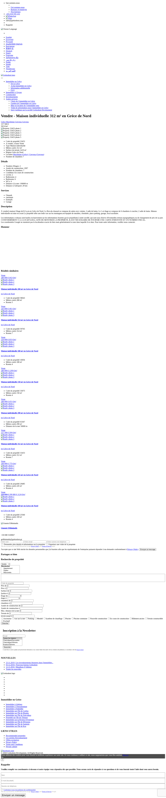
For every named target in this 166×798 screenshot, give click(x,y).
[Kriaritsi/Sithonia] (12, 645)
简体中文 (10, 48)
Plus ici (125, 755)
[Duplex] (10, 570)
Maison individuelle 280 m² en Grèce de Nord (19, 289)
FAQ (13, 90)
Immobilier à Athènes (14, 704)
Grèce (3, 122)
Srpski (8, 64)
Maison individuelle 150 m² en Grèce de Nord (19, 382)
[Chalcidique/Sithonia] (12, 643)
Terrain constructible (155, 619)
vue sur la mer (19, 619)
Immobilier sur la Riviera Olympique (20, 720)
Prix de (3, 586)
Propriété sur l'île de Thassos (17, 717)
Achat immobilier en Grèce (21, 86)
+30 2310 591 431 (13, 14)
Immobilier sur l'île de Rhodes (17, 713)
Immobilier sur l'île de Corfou (17, 711)
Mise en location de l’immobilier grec (25, 106)
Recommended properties (15, 736)
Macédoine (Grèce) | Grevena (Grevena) (28, 154)
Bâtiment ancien (138, 619)
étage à (3, 598)
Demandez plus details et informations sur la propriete (24, 544)
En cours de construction (119, 619)
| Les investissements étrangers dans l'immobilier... (29, 663)
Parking (31, 619)
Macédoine (10, 122)
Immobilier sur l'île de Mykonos (18, 722)
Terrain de (5, 613)
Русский (9, 42)
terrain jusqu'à (6, 616)
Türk (8, 66)
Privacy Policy (35, 546)
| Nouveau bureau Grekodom (21, 665)
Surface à (4, 593)
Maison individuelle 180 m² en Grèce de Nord (19, 351)
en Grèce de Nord (8, 294)
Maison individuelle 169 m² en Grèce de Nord (19, 506)
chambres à (5, 603)
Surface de (5, 591)
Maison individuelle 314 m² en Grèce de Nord (19, 320)
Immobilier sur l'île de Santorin (17, 724)
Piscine (68, 619)
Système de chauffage (54, 619)
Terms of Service (47, 546)
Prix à (3, 588)
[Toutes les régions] (12, 638)
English (9, 37)
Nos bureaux (16, 12)
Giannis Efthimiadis (9, 528)
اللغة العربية (10, 71)
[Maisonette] (10, 573)
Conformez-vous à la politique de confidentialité (20, 790)
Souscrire (7, 647)
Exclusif (6, 621)
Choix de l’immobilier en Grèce (23, 101)
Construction (11, 95)
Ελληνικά (9, 39)
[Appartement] (10, 568)
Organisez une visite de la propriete (61, 544)
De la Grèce (15, 84)
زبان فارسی (11, 60)
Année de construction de (11, 606)
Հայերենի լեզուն (14, 44)
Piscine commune (80, 619)
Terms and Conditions (14, 744)
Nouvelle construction (98, 619)
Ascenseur (7, 619)
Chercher (5, 623)
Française (9, 55)
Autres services (11, 99)
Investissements (12, 97)
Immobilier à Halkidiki (14, 709)
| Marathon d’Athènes (19, 667)
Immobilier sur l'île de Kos (16, 726)
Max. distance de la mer (10, 611)
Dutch (8, 53)
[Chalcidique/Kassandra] (12, 640)
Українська (10, 69)
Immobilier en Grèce (14, 81)
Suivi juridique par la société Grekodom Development (31, 110)
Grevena (18, 122)
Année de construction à (10, 608)
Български (10, 46)
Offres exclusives (12, 740)
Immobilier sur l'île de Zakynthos (18, 715)
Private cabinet (11, 747)
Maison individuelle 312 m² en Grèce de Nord (19, 444)
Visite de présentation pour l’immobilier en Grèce (29, 108)
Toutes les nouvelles (13, 669)
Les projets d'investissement (16, 738)
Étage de (4, 596)
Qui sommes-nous (18, 7)
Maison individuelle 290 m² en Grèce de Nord (19, 413)
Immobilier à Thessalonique (16, 707)
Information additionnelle (20, 88)
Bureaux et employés (19, 10)
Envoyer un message (147, 549)
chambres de (6, 601)
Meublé (40, 619)
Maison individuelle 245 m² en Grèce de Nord (19, 475)
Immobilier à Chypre (14, 92)
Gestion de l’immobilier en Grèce (23, 103)
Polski (8, 62)
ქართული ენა (12, 58)
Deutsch (9, 51)
